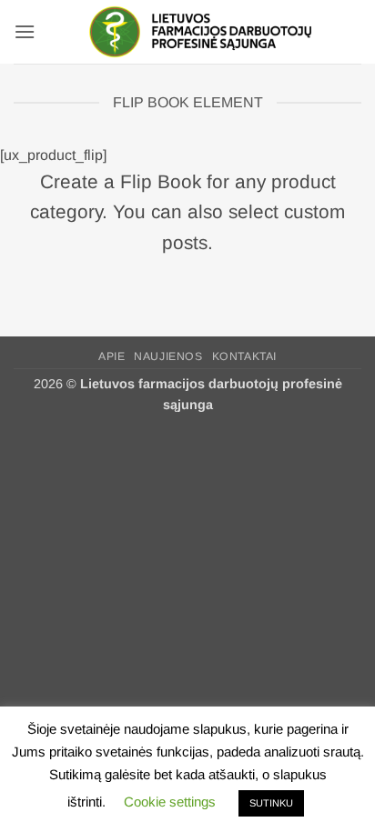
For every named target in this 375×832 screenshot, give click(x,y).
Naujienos (168, 356)
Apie (111, 356)
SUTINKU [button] (271, 802)
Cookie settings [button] (170, 801)
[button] (24, 31)
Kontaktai (245, 356)
